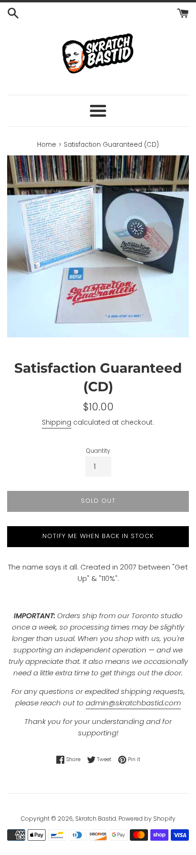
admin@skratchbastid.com (133, 703)
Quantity (98, 451)
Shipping (56, 422)
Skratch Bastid (95, 818)
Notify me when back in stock (98, 535)
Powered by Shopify (147, 818)
